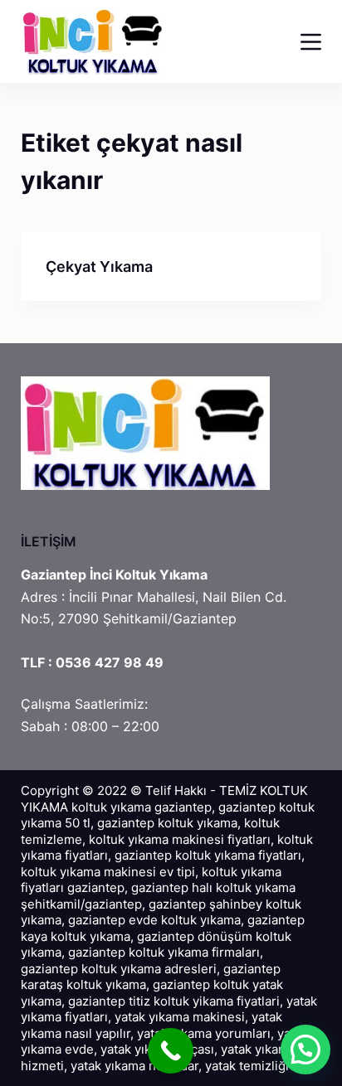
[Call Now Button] (170, 1051)
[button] (305, 1049)
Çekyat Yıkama (99, 266)
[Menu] (310, 42)
